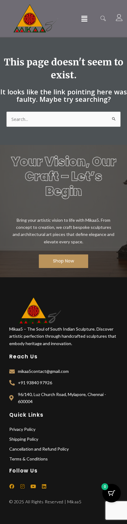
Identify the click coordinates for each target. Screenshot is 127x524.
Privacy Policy (22, 429)
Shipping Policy (23, 439)
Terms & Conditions (28, 458)
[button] (84, 18)
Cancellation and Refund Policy (39, 449)
